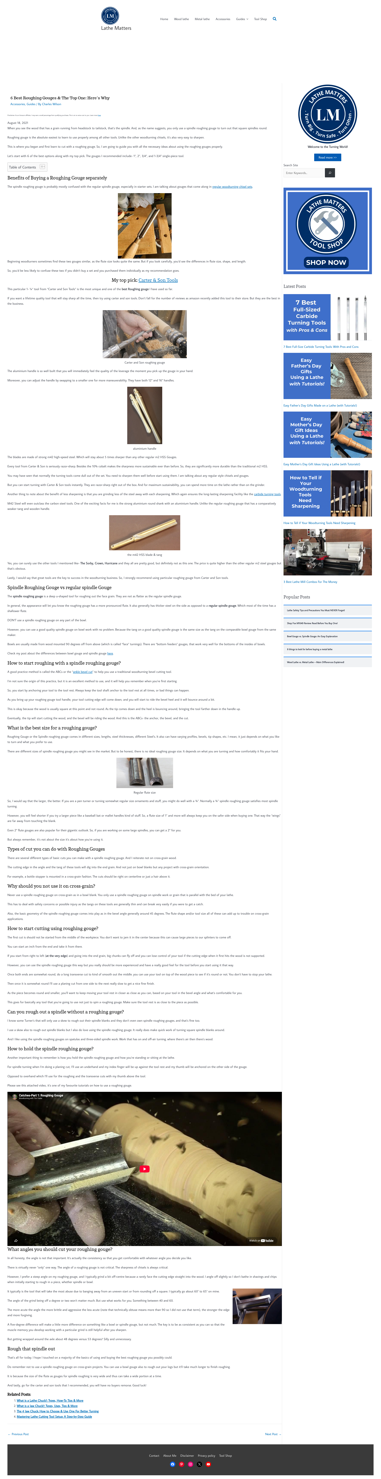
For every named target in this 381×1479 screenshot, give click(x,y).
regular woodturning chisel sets (232, 186)
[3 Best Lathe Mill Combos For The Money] (328, 552)
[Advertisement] (190, 61)
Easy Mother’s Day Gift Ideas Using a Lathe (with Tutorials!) (322, 464)
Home (164, 19)
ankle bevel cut (82, 672)
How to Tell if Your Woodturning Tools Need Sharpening (319, 523)
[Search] (330, 172)
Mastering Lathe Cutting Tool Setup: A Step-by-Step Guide (54, 1416)
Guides (240, 19)
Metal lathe (202, 19)
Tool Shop (260, 19)
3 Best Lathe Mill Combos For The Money (310, 582)
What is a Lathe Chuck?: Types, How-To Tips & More (50, 1400)
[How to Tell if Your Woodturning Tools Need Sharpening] (328, 493)
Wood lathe (181, 19)
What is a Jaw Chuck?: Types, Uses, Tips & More (47, 1406)
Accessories (223, 19)
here (99, 115)
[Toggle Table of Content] (41, 166)
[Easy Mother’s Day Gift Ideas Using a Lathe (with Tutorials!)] (328, 435)
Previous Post (18, 1434)
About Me (169, 1455)
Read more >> (328, 157)
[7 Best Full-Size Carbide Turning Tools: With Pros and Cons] (328, 317)
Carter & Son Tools (158, 280)
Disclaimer (187, 1455)
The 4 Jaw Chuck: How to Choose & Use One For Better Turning (58, 1411)
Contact (154, 1455)
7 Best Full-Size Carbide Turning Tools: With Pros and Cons (321, 347)
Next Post (273, 1434)
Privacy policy (206, 1455)
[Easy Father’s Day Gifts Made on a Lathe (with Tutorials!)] (328, 376)
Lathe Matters (116, 27)
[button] (275, 19)
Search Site (291, 165)
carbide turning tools (267, 494)
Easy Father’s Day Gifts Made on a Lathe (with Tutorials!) (320, 405)
